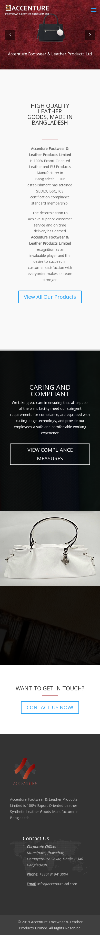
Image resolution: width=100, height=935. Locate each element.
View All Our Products (50, 296)
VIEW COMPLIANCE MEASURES (50, 454)
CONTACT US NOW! (50, 707)
